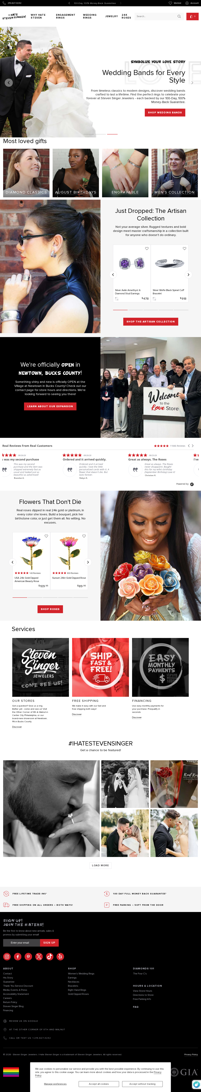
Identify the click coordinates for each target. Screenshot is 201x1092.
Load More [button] (100, 865)
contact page (24, 390)
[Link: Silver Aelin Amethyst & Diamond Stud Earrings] (132, 273)
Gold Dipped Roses (78, 994)
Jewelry (111, 16)
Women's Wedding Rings (81, 973)
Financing (8, 1010)
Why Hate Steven (38, 16)
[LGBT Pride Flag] (11, 1072)
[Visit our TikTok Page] (51, 956)
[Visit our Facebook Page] (19, 956)
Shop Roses (50, 609)
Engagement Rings (65, 16)
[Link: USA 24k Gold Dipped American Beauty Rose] (31, 560)
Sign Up (49, 942)
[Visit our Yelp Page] (60, 956)
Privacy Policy (191, 1054)
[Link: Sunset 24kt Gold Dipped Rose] (69, 560)
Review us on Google (23, 1021)
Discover (17, 727)
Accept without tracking (142, 1084)
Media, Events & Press (15, 990)
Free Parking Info (142, 999)
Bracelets (73, 986)
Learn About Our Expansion (50, 406)
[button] (192, 16)
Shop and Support (167, 127)
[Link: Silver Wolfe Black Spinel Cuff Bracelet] (169, 273)
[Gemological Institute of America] (183, 1072)
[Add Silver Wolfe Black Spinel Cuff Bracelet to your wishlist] (184, 248)
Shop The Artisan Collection (151, 321)
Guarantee (8, 982)
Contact (7, 973)
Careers (7, 998)
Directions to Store (143, 995)
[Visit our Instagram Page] (8, 956)
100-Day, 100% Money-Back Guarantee (95, 3)
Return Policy (10, 1002)
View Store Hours (142, 991)
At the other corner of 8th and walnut (37, 1029)
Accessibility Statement (16, 994)
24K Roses (126, 16)
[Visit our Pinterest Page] (29, 956)
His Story (8, 977)
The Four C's (140, 973)
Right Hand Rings (77, 990)
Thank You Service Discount (18, 986)
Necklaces (73, 982)
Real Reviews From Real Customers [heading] (27, 445)
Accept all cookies (99, 1084)
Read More (89, 477)
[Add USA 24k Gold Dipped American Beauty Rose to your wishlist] (46, 536)
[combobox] (156, 16)
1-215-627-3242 (42, 1038)
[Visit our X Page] (40, 956)
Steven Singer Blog (13, 1006)
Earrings (72, 977)
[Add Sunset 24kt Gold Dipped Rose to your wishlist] (84, 536)
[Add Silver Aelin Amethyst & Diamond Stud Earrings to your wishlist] (147, 248)
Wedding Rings (90, 16)
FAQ (136, 1007)
